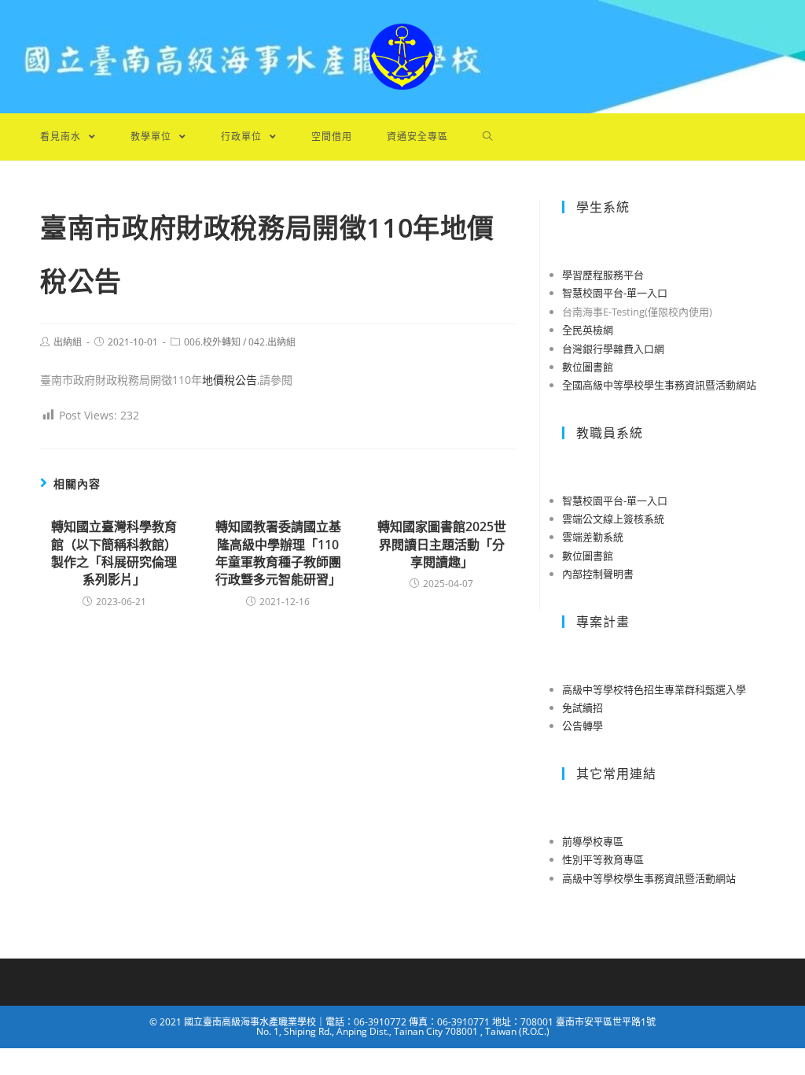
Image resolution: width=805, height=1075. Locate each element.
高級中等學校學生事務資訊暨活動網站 (649, 878)
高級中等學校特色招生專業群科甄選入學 (654, 689)
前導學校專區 (592, 841)
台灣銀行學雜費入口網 (613, 349)
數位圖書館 (587, 367)
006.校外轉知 (212, 342)
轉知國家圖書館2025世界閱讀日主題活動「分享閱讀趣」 (441, 544)
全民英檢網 (587, 330)
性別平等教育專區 (603, 859)
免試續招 (582, 707)
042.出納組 (272, 342)
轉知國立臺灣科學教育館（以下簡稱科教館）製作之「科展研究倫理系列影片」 (114, 553)
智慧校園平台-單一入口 (614, 293)
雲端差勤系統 (592, 537)
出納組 (67, 342)
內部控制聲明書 (598, 574)
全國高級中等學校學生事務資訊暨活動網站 (659, 385)
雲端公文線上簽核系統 (613, 519)
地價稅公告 (229, 379)
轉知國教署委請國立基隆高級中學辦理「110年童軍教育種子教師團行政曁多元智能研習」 (278, 553)
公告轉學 (582, 726)
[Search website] (487, 137)
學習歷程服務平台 (603, 275)
